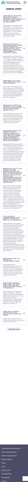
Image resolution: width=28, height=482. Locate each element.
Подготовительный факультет (11, 448)
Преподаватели (6, 474)
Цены (3, 466)
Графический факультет (9, 455)
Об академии (5, 477)
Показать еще (14, 329)
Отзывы (4, 481)
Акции (3, 463)
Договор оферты (6, 459)
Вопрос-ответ (5, 470)
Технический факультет (9, 452)
